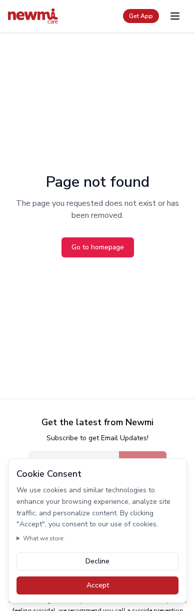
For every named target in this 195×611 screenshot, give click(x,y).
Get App (141, 16)
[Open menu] (175, 16)
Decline (98, 561)
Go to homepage (98, 247)
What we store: (43, 538)
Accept (97, 585)
